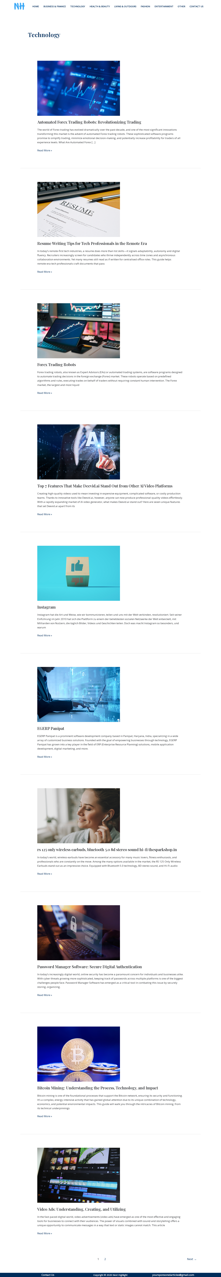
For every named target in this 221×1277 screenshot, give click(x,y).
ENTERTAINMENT (164, 6)
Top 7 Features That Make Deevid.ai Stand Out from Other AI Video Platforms (104, 485)
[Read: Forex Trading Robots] (78, 330)
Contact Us (47, 1275)
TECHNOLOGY (77, 6)
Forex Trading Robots (56, 364)
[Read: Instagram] (78, 573)
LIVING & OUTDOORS (125, 6)
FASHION (145, 6)
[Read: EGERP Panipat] (78, 694)
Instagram (46, 607)
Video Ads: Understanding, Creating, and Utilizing (81, 1209)
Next (192, 1259)
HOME (35, 6)
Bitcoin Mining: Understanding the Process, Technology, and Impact (97, 1087)
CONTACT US (196, 6)
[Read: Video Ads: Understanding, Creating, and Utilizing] (78, 1175)
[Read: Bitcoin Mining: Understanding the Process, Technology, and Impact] (78, 1053)
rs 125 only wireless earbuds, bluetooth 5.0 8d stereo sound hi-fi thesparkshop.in (107, 849)
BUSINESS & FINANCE (54, 6)
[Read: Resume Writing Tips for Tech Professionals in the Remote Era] (78, 209)
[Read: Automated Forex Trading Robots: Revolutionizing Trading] (78, 88)
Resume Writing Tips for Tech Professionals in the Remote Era (92, 243)
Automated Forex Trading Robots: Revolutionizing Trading (89, 122)
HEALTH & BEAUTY (100, 6)
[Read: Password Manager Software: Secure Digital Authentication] (78, 932)
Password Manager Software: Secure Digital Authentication (89, 966)
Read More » (44, 150)
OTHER (181, 6)
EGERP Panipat (50, 728)
